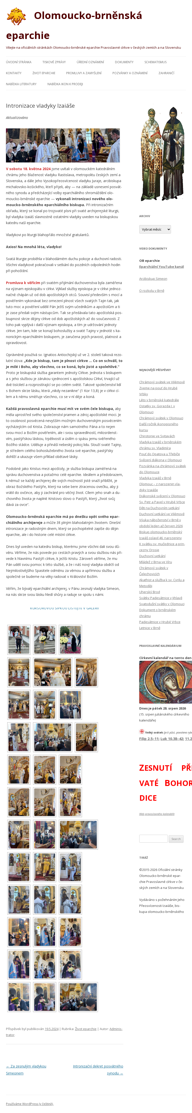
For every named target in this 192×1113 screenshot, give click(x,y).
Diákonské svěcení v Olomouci (162, 496)
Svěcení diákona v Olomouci (160, 460)
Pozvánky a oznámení (130, 73)
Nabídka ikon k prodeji (65, 84)
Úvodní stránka (19, 62)
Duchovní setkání (152, 556)
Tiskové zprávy (54, 62)
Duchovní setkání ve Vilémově (161, 514)
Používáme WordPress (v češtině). (30, 1104)
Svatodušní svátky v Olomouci (161, 604)
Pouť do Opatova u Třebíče (159, 454)
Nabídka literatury (21, 84)
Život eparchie (43, 73)
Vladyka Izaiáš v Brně (155, 478)
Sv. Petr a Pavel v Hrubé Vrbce (162, 502)
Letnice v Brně (149, 628)
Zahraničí (166, 73)
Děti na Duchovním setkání (159, 508)
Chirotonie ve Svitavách (157, 436)
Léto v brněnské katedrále (159, 400)
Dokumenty (124, 62)
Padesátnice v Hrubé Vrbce (159, 622)
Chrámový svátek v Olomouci (161, 418)
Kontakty (14, 73)
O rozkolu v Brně (151, 290)
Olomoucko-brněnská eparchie (74, 25)
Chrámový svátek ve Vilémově (162, 382)
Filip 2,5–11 (148, 738)
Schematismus (155, 62)
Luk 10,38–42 (171, 738)
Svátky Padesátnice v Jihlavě (160, 598)
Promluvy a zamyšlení (84, 73)
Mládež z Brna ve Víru (155, 562)
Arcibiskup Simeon (153, 278)
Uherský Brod (149, 592)
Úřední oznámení (90, 62)
